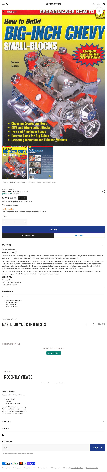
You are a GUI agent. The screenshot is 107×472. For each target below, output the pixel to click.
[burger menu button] (3, 4)
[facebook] (3, 435)
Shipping (14, 202)
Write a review (53, 353)
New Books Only (11, 305)
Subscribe (94, 448)
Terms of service (43, 468)
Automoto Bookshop (77, 468)
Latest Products (11, 302)
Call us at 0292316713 (13, 403)
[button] (94, 4)
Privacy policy (6, 468)
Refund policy (17, 468)
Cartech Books (8, 189)
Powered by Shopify (92, 468)
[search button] (7, 4)
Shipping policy (55, 468)
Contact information (29, 468)
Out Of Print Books (12, 307)
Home (4, 182)
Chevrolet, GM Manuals (14, 300)
